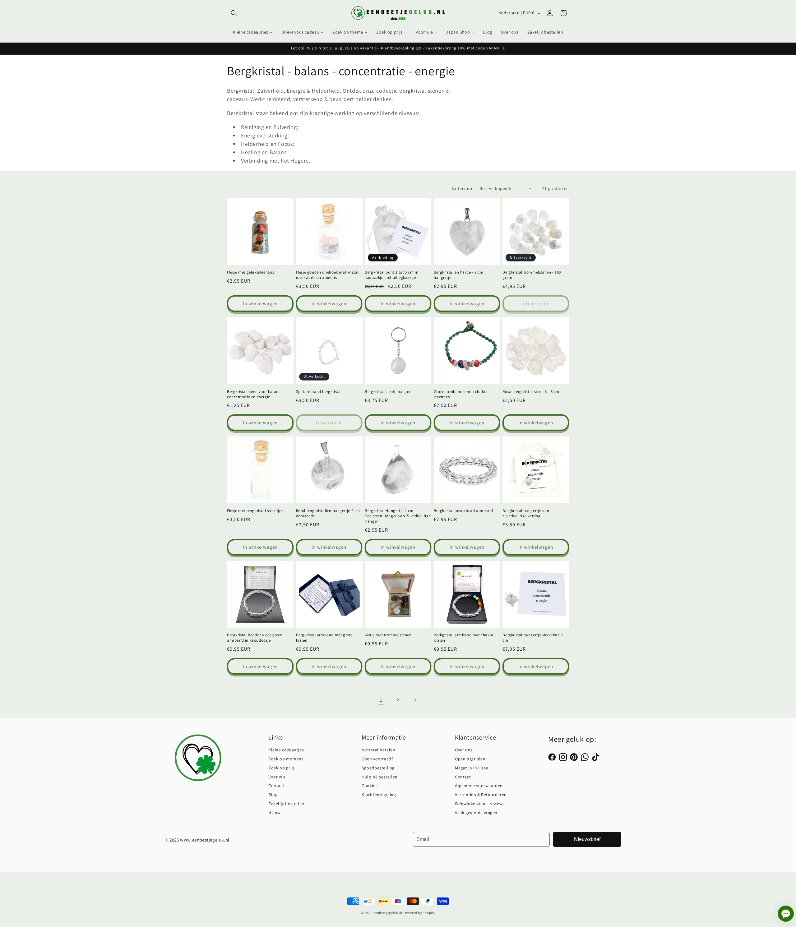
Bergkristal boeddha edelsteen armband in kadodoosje (254, 638)
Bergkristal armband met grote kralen (324, 638)
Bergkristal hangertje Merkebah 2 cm (532, 638)
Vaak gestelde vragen (476, 812)
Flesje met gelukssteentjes (250, 272)
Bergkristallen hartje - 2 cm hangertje (459, 275)
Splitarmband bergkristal (319, 391)
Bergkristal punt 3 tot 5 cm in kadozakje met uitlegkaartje (391, 275)
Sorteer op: (462, 188)
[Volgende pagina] (415, 700)
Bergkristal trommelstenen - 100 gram (531, 275)
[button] (234, 13)
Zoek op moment (285, 759)
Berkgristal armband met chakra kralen (463, 638)
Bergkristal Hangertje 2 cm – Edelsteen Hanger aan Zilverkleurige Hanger (398, 516)
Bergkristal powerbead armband (463, 510)
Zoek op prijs (281, 768)
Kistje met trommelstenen (388, 635)
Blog (272, 794)
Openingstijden (470, 759)
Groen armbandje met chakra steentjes (461, 394)
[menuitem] (253, 32)
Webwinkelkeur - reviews (480, 803)
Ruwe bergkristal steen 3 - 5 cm (530, 391)
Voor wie (277, 777)
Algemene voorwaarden (479, 785)
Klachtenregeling (379, 794)
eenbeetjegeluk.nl (387, 913)
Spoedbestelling (378, 768)
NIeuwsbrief (587, 839)
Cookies (369, 785)
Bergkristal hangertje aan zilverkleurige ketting (525, 513)
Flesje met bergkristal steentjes (255, 510)
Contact (276, 785)
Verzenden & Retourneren (481, 794)
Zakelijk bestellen (286, 803)
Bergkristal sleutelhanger (387, 391)
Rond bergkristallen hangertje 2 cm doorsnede (328, 513)
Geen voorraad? (377, 759)
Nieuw (274, 812)
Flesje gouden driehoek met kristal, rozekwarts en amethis (328, 275)
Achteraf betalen (379, 750)
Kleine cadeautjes (286, 750)
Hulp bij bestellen (380, 777)
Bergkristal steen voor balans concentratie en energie (253, 394)
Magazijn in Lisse (471, 768)
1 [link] (381, 700)
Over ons (464, 750)
